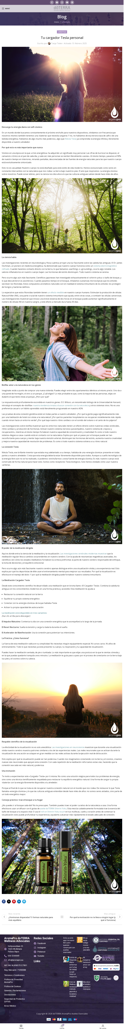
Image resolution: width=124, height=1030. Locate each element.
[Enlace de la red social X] (9, 901)
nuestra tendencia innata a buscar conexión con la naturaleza (61, 405)
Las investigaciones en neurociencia (68, 747)
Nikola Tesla (70, 138)
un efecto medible (56, 292)
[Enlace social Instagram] (62, 2)
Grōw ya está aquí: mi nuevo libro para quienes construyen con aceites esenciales (69, 945)
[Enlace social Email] (57, 2)
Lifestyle (66, 22)
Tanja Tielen (56, 43)
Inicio (56, 22)
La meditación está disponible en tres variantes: (24, 613)
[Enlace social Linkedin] (19, 901)
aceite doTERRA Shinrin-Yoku (53, 808)
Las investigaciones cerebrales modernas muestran (83, 553)
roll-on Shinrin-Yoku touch (53, 811)
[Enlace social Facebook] (52, 2)
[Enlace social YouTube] (67, 2)
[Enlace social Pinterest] (72, 2)
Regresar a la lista (62, 916)
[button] (47, 965)
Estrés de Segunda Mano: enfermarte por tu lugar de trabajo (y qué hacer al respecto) (74, 967)
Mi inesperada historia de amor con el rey (87, 962)
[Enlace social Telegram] (24, 901)
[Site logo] (62, 8)
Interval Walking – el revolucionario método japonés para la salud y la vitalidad (75, 989)
